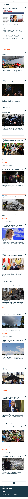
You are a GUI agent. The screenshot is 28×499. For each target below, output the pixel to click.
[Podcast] (11, 488)
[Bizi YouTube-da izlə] (17, 498)
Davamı (14, 483)
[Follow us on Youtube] (8, 488)
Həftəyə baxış (15, 494)
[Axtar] (23, 498)
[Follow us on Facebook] (3, 488)
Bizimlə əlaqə (15, 493)
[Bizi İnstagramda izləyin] (11, 498)
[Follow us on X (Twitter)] (6, 488)
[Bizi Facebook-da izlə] (5, 498)
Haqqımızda (3, 493)
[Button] (4, 46)
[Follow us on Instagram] (4, 488)
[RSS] (9, 488)
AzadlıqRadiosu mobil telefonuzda (6, 494)
